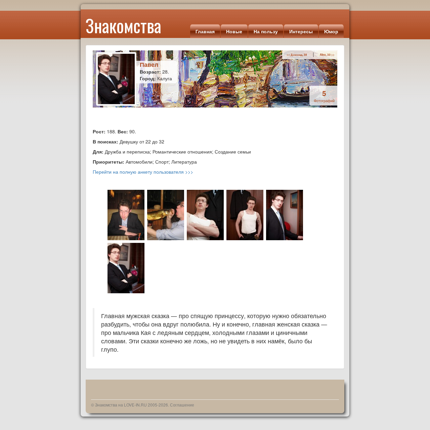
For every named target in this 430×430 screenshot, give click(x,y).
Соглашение (182, 404)
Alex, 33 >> (327, 55)
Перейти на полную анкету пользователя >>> (143, 171)
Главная (205, 31)
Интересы (301, 31)
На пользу (266, 31)
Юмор (331, 31)
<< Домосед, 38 (297, 55)
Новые (234, 31)
